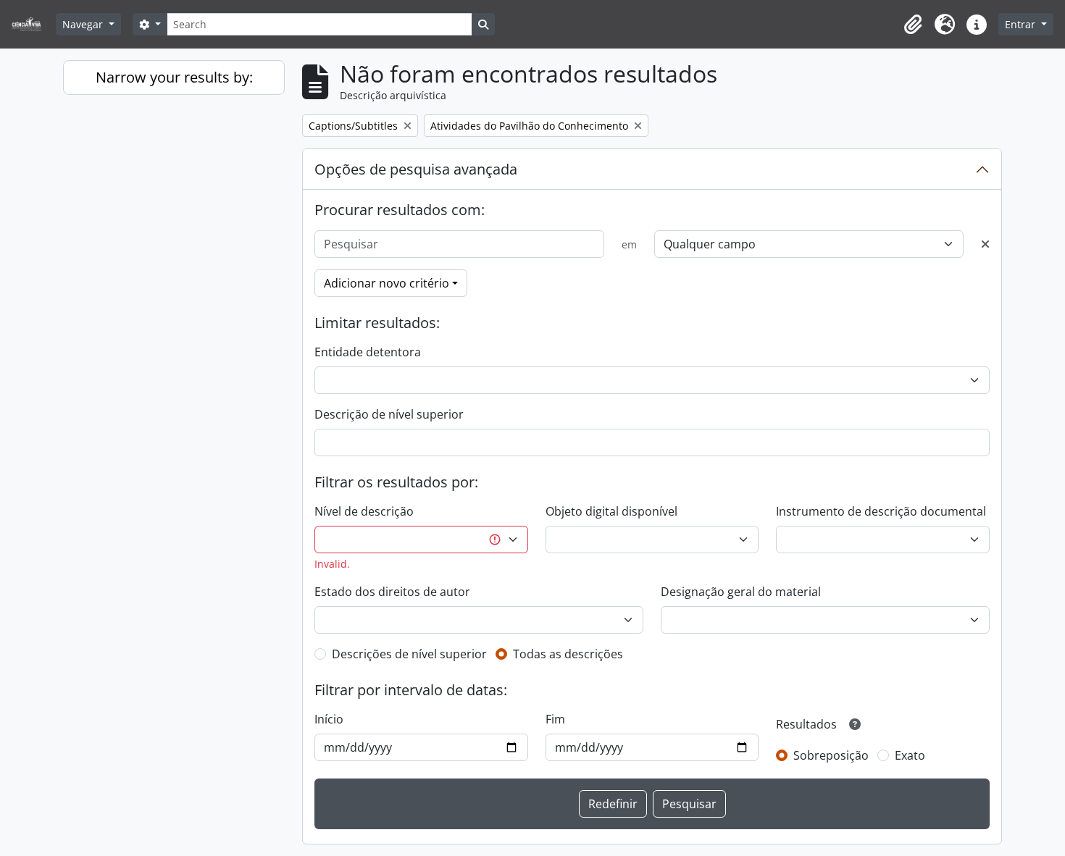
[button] (913, 25)
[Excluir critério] (985, 244)
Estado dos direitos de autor (392, 592)
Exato (910, 755)
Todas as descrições (568, 654)
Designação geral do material (741, 592)
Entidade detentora (367, 352)
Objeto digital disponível (611, 511)
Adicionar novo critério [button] (386, 283)
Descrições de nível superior (409, 654)
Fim (555, 719)
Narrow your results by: (174, 77)
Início (328, 719)
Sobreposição (831, 755)
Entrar (1021, 24)
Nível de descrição (364, 511)
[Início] (32, 24)
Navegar (84, 24)
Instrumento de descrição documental (881, 511)
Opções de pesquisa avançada (415, 169)
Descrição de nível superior (389, 414)
